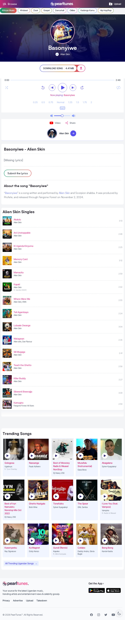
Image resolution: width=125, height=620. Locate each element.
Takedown (41, 600)
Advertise (18, 600)
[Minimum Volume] (51, 116)
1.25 (70, 102)
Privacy (6, 600)
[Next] (73, 87)
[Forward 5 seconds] (82, 88)
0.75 (51, 102)
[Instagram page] (98, 614)
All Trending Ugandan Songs (21, 563)
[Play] (62, 87)
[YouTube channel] (113, 615)
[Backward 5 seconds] (43, 88)
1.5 (77, 102)
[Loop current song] (118, 88)
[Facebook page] (91, 614)
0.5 (43, 102)
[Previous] (52, 87)
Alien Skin (64, 193)
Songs (17, 433)
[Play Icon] (7, 456)
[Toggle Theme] (119, 613)
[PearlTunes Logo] (62, 4)
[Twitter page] (105, 614)
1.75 (85, 102)
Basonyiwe (11, 193)
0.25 (35, 102)
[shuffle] (6, 88)
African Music (8, 10)
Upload (29, 600)
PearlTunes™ (17, 614)
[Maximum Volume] (74, 116)
